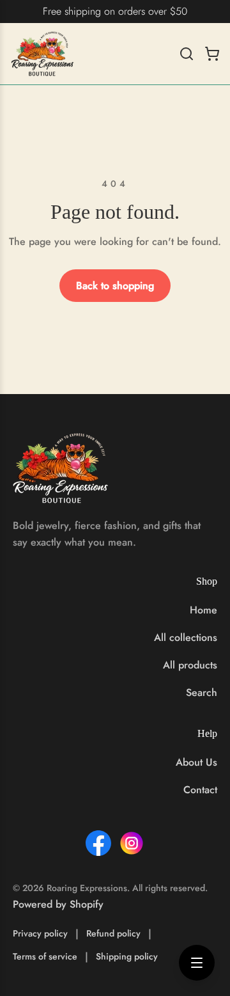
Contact (200, 789)
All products (190, 665)
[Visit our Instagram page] (131, 843)
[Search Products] (186, 53)
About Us (196, 762)
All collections (185, 637)
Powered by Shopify (58, 904)
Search (201, 692)
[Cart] (212, 53)
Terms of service (45, 956)
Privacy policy (40, 933)
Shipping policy (127, 956)
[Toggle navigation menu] (197, 963)
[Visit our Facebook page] (98, 843)
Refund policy (113, 933)
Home (203, 610)
